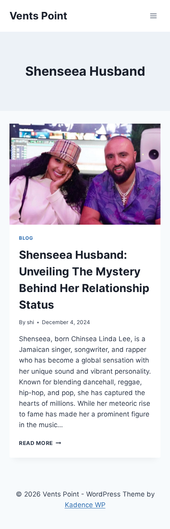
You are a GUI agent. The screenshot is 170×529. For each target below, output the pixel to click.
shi (30, 322)
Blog (26, 238)
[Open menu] (153, 16)
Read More (40, 443)
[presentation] (85, 174)
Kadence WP (85, 505)
